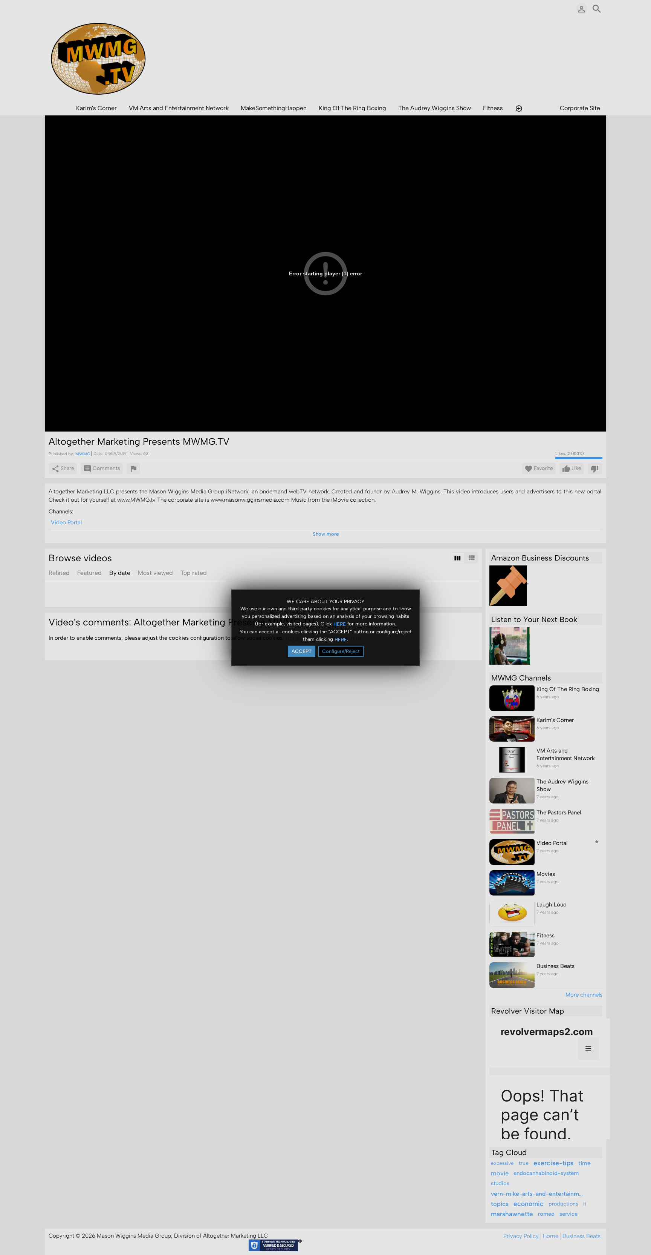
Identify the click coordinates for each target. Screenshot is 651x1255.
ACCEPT (302, 651)
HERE (339, 624)
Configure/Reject (341, 651)
